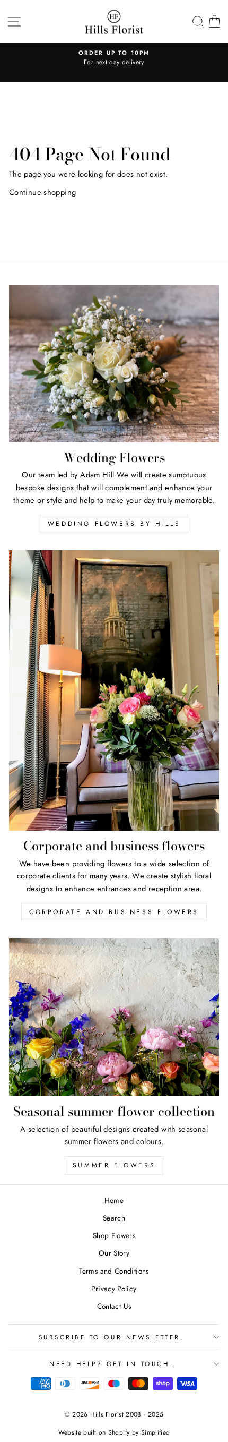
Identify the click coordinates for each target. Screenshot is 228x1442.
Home (114, 1200)
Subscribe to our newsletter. (112, 1337)
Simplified (155, 1432)
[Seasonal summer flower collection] (114, 1017)
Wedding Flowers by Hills (114, 523)
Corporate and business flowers (114, 912)
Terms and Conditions (113, 1271)
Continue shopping (42, 192)
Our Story (114, 1253)
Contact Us (114, 1306)
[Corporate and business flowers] (114, 690)
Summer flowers (114, 1165)
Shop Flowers (114, 1235)
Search (114, 1218)
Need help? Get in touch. (111, 1363)
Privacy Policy (113, 1288)
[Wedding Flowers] (114, 363)
